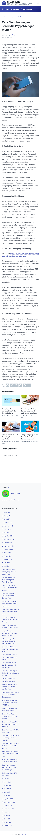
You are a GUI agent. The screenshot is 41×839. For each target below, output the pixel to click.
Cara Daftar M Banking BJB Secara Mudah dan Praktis (10, 649)
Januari (7, 516)
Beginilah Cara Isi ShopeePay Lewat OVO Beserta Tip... (10, 595)
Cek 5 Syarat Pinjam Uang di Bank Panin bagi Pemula (10, 619)
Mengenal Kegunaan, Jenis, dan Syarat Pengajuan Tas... (9, 579)
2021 (7, 529)
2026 (7, 819)
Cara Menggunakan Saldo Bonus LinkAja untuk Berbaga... (9, 767)
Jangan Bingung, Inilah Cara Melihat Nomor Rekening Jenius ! (29, 437)
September (9, 539)
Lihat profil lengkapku (11, 500)
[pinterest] (25, 385)
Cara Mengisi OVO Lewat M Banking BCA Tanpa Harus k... (10, 738)
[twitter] (12, 385)
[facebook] (7, 385)
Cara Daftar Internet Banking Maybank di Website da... (9, 665)
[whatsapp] (16, 385)
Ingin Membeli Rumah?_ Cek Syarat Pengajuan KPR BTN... (10, 702)
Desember (8, 549)
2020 (6, 512)
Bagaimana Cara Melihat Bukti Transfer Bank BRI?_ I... (10, 754)
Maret (6, 519)
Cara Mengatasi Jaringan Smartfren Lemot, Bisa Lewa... (10, 611)
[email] (29, 385)
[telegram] (20, 385)
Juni (6, 795)
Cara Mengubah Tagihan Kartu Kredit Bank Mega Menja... (10, 746)
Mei (6, 779)
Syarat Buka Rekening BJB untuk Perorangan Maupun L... (9, 603)
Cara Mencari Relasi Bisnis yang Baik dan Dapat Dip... (9, 571)
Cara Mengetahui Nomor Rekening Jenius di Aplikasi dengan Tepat (30, 411)
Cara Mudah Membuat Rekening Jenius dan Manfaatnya (10, 437)
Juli (6, 532)
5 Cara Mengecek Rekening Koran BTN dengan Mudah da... (9, 641)
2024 (7, 782)
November (8, 526)
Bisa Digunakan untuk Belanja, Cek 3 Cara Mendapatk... (9, 686)
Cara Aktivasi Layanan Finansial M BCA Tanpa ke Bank (10, 716)
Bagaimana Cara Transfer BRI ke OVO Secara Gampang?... (10, 694)
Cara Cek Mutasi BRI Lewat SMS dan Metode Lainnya (10, 587)
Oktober (7, 522)
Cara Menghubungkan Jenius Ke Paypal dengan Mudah (10, 673)
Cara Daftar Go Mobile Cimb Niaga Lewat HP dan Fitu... (9, 657)
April (6, 566)
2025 (6, 812)
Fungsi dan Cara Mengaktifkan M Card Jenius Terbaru (9, 411)
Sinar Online (13, 2)
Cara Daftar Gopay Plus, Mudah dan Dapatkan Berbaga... (10, 724)
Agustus (8, 536)
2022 (7, 553)
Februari (7, 559)
